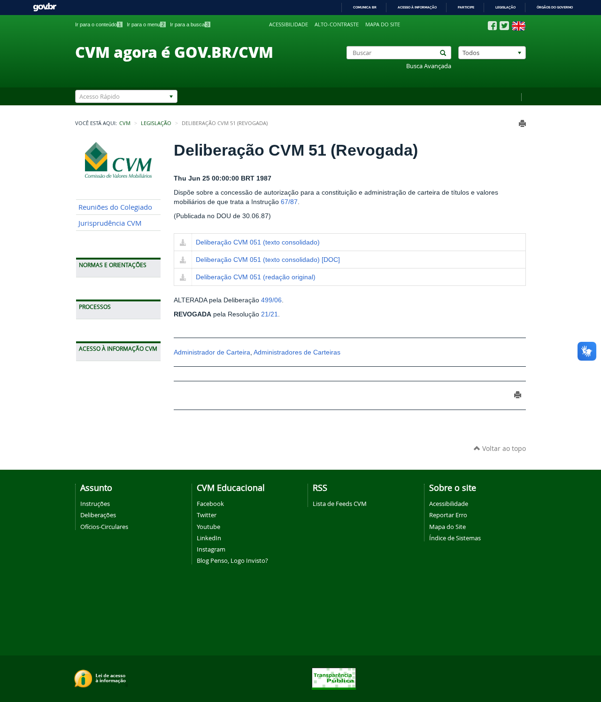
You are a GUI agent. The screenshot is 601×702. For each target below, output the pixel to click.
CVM (125, 123)
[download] (183, 243)
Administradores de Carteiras (297, 352)
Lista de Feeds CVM (340, 503)
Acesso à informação (417, 7)
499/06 (271, 300)
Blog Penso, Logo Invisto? (232, 560)
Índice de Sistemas (455, 538)
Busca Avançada (428, 66)
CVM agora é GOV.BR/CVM (174, 52)
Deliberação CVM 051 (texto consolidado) (258, 242)
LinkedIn (209, 538)
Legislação (505, 7)
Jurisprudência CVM (110, 223)
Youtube (208, 526)
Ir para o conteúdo (98, 24)
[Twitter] (504, 25)
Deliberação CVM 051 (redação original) (256, 277)
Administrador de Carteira (212, 352)
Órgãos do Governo (555, 7)
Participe (466, 7)
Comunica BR (365, 7)
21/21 (269, 314)
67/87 (289, 201)
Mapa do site (382, 24)
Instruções (95, 503)
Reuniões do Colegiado (115, 207)
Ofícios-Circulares (104, 526)
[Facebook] (492, 26)
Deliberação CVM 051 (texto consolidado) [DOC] (268, 259)
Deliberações (98, 515)
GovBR (44, 7)
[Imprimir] (522, 123)
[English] (518, 26)
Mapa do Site (447, 526)
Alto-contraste (337, 24)
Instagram (211, 549)
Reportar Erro (448, 515)
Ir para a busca (189, 24)
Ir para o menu (145, 24)
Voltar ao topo (503, 448)
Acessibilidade (288, 24)
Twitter (206, 515)
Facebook (210, 503)
